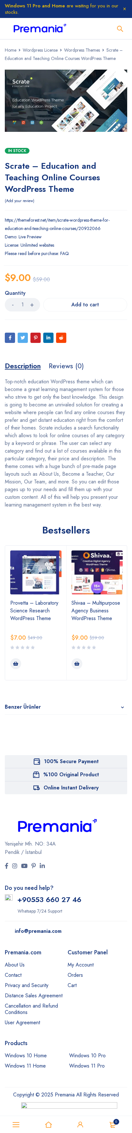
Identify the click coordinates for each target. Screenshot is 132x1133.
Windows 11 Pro (87, 1065)
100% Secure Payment (71, 761)
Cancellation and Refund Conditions (31, 1009)
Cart (72, 985)
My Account (81, 964)
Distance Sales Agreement (33, 995)
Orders (75, 975)
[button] (15, 663)
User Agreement (22, 1022)
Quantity (15, 293)
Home (10, 50)
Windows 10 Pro (87, 1055)
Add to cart (85, 304)
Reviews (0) (66, 366)
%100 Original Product (71, 774)
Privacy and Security (26, 985)
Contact (13, 975)
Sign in (80, 1125)
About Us (15, 964)
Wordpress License (40, 50)
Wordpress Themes (82, 50)
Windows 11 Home (25, 1065)
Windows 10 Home (26, 1055)
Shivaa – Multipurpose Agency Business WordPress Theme (95, 610)
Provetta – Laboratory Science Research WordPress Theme (34, 610)
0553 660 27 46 (54, 899)
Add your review (19, 201)
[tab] (23, 366)
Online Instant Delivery (71, 787)
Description (23, 366)
